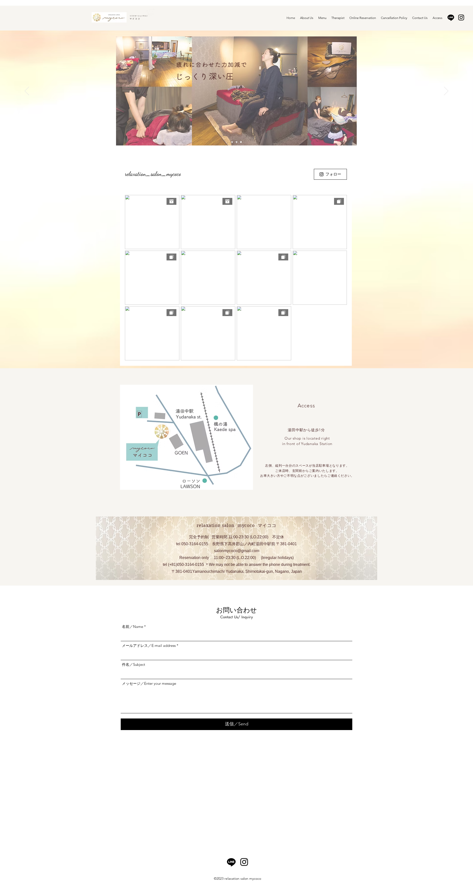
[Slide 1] (232, 142)
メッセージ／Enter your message (149, 683)
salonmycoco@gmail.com (236, 551)
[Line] (451, 17)
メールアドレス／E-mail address (149, 645)
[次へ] (446, 91)
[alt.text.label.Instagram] (461, 17)
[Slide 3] (241, 142)
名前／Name (132, 626)
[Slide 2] (236, 142)
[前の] (27, 91)
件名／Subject (133, 664)
